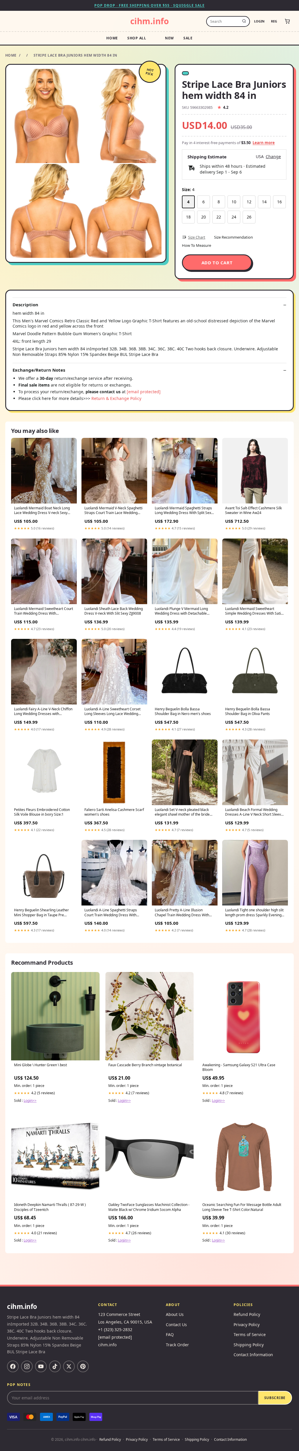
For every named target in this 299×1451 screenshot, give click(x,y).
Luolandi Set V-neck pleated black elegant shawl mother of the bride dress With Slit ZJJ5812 (182, 812)
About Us (175, 1314)
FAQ (170, 1334)
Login (259, 21)
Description (25, 304)
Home (112, 38)
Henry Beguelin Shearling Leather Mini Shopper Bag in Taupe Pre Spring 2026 (41, 913)
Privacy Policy (247, 1324)
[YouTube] (41, 1366)
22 (218, 217)
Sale (188, 38)
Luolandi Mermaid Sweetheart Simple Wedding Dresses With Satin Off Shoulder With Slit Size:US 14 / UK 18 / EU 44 (254, 611)
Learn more (264, 142)
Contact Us (176, 1324)
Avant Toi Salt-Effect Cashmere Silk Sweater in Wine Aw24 (253, 510)
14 (264, 201)
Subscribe (275, 1397)
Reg (274, 21)
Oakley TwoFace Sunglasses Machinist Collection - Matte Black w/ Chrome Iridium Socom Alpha (149, 1207)
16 (279, 201)
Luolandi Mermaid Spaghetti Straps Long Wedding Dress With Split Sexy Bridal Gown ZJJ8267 (184, 511)
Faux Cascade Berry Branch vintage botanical (145, 1065)
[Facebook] (13, 1366)
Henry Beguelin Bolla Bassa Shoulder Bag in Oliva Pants (247, 711)
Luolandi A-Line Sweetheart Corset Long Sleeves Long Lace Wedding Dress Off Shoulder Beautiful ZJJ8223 (114, 712)
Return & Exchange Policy (116, 398)
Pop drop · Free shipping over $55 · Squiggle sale (149, 5)
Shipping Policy (249, 1344)
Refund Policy (247, 1314)
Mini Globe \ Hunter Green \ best (40, 1065)
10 (234, 201)
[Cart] (287, 21)
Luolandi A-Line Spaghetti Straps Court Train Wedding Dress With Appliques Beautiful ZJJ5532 (110, 913)
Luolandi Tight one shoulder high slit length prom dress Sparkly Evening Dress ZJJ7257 (254, 913)
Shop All (136, 38)
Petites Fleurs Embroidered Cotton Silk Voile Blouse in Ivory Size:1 (42, 812)
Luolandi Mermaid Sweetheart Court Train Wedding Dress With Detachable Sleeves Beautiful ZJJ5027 (43, 611)
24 (234, 217)
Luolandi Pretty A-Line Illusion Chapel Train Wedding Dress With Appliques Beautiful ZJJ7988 (182, 913)
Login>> (30, 1100)
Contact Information (253, 1354)
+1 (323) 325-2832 (115, 1329)
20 (203, 217)
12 (249, 201)
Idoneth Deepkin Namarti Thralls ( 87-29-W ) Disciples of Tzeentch (50, 1207)
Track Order (177, 1344)
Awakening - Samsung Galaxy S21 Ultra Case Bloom (238, 1067)
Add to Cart (217, 262)
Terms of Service (250, 1334)
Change (273, 156)
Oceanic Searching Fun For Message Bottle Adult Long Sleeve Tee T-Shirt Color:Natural (241, 1207)
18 (188, 217)
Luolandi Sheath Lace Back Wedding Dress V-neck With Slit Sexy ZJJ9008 (113, 611)
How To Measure (196, 245)
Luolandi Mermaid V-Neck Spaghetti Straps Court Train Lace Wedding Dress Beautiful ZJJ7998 (113, 511)
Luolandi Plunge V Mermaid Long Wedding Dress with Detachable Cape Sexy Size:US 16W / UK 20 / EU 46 (184, 611)
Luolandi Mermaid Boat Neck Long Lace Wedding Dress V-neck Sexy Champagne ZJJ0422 (42, 511)
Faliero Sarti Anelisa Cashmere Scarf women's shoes (114, 812)
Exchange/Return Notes (39, 370)
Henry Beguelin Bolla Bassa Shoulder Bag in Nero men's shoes (183, 711)
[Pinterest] (83, 1366)
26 (249, 217)
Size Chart (196, 237)
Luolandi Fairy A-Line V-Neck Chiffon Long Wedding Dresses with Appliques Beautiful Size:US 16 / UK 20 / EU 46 (43, 712)
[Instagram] (27, 1366)
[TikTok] (55, 1366)
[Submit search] (244, 21)
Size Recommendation (233, 237)
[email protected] (144, 391)
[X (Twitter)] (69, 1366)
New (169, 38)
